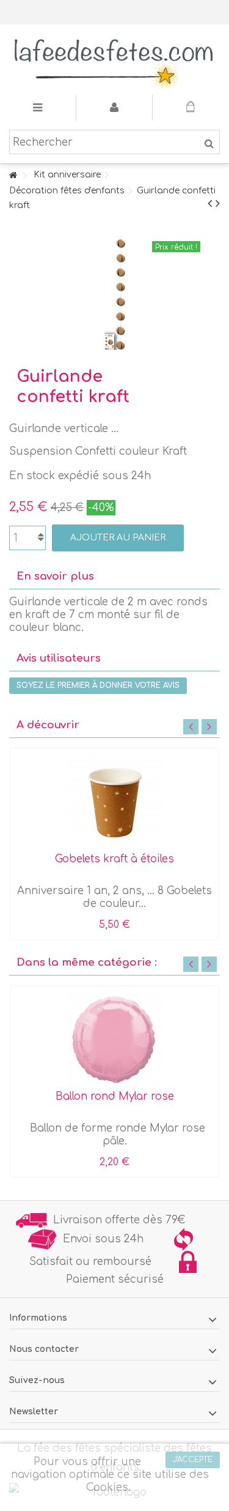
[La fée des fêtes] (114, 60)
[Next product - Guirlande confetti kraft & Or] (218, 203)
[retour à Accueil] (12, 176)
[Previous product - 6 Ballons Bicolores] (210, 203)
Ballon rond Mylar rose (115, 1096)
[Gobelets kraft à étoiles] (114, 801)
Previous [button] (190, 726)
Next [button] (209, 726)
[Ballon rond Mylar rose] (114, 1039)
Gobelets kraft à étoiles (114, 859)
